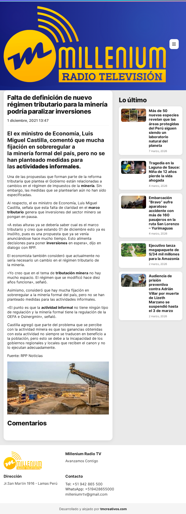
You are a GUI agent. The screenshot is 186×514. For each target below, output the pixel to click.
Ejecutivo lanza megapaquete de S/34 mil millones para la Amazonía (164, 252)
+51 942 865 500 (87, 484)
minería (23, 153)
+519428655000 (99, 489)
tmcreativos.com (113, 509)
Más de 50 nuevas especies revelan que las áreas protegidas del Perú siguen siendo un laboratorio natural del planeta (164, 128)
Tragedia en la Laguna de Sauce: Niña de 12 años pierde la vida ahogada (164, 172)
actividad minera (33, 329)
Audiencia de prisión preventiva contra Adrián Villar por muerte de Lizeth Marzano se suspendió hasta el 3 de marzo (164, 293)
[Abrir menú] (174, 44)
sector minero (84, 212)
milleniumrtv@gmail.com (86, 494)
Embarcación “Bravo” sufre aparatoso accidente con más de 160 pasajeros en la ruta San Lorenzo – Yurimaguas (164, 213)
